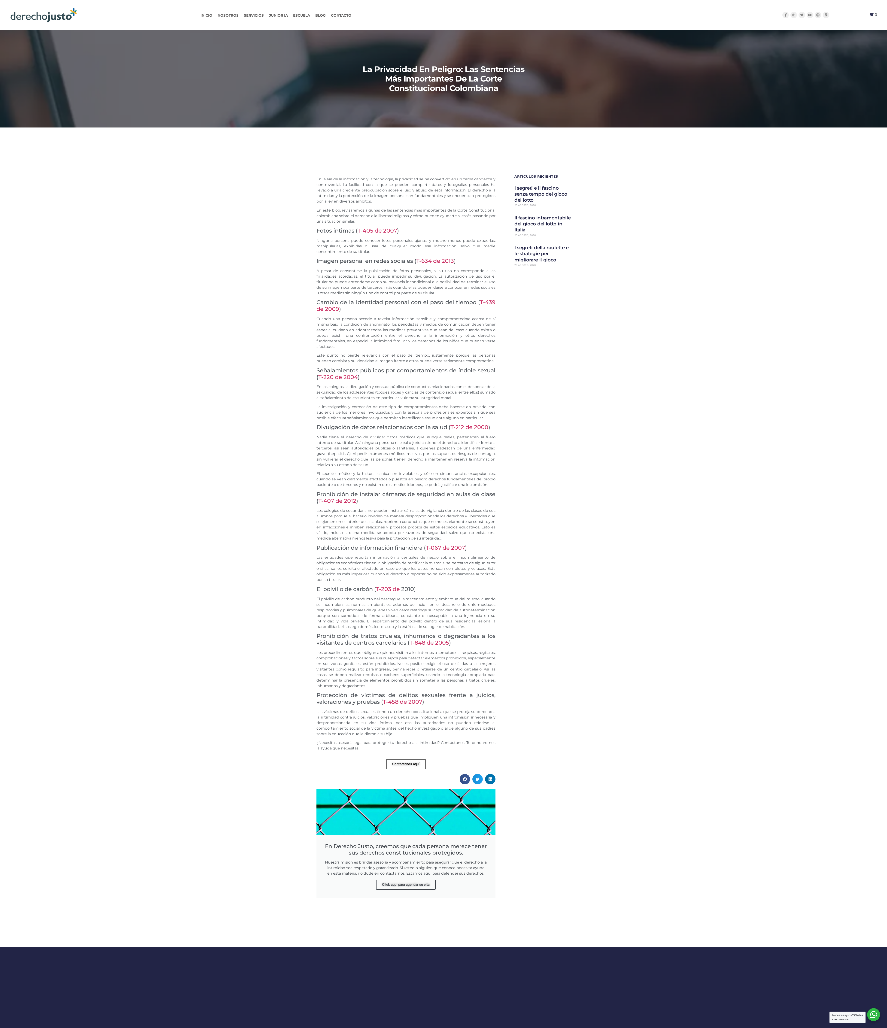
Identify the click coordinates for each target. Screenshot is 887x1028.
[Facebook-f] (785, 15)
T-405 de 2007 (377, 230)
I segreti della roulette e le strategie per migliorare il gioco (541, 253)
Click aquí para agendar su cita (406, 884)
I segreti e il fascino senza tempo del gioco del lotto (540, 194)
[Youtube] (810, 15)
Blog (320, 15)
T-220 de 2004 (338, 377)
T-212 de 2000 (469, 427)
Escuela (301, 15)
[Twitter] (802, 15)
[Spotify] (818, 15)
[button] (465, 779)
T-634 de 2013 (435, 261)
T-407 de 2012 (337, 500)
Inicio (206, 15)
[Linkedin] (826, 15)
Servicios (254, 15)
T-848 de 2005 (429, 642)
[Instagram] (793, 15)
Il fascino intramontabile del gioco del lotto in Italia (542, 224)
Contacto (341, 15)
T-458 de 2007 (402, 701)
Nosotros (228, 15)
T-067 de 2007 (445, 547)
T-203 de (388, 589)
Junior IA (278, 15)
